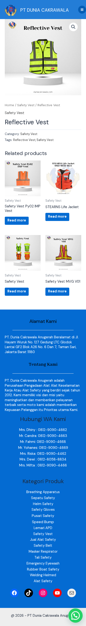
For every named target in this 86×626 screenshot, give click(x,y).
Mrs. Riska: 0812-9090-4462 (43, 453)
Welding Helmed (43, 575)
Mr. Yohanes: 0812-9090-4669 (43, 448)
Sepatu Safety (43, 498)
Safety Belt (43, 545)
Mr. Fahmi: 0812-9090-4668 (43, 442)
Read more (16, 220)
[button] (73, 27)
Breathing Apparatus (43, 492)
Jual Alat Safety (43, 539)
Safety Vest (25, 105)
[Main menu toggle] (82, 10)
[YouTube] (57, 593)
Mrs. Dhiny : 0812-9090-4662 (43, 430)
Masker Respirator (43, 551)
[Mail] (71, 593)
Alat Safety (43, 581)
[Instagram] (43, 593)
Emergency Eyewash (43, 563)
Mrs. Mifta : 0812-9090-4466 (43, 465)
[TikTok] (28, 593)
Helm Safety (43, 504)
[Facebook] (14, 593)
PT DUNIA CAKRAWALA (44, 10)
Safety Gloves (43, 509)
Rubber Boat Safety (43, 569)
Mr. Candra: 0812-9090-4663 (43, 436)
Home (9, 105)
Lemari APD (43, 528)
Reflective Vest (24, 140)
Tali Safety (43, 557)
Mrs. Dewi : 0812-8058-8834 (43, 459)
